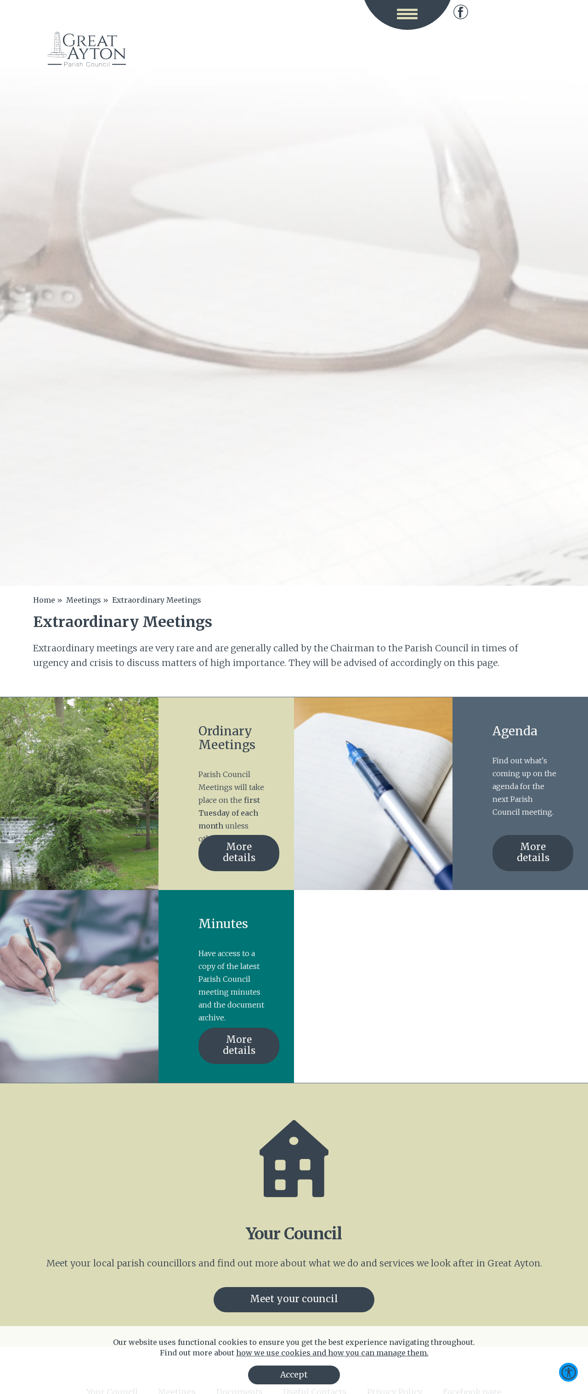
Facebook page (460, 12)
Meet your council (294, 1299)
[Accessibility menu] (568, 1372)
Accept (294, 1375)
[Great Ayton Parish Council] (87, 49)
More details (239, 852)
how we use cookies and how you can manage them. (332, 1352)
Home (44, 600)
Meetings (83, 600)
